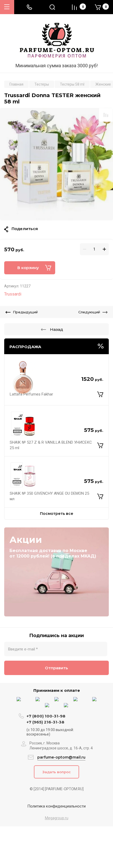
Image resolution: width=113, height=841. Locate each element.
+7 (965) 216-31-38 (45, 722)
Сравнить (106, 115)
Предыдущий (25, 312)
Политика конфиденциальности (56, 806)
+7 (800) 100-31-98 (46, 716)
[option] (56, 164)
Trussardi (12, 294)
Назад (56, 329)
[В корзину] (100, 394)
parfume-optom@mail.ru (61, 757)
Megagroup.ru (56, 818)
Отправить (56, 667)
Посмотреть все (56, 513)
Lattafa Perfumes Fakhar (31, 394)
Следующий (89, 312)
